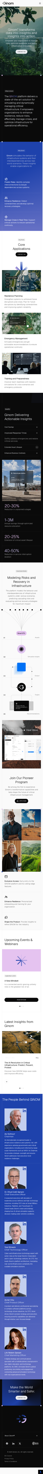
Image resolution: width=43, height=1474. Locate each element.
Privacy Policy (9, 1459)
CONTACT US (21, 52)
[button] (40, 3)
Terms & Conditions (10, 1461)
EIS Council (8, 1456)
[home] (8, 3)
